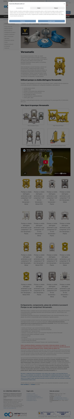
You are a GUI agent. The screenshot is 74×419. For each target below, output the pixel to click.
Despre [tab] (56, 8)
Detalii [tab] (38, 8)
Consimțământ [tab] (19, 8)
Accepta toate (51, 21)
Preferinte (22, 21)
